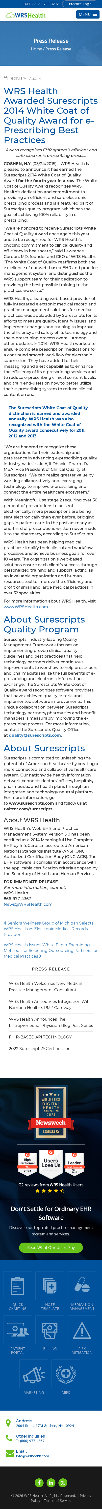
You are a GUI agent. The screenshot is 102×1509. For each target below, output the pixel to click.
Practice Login (80, 3)
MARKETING (34, 1392)
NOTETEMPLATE (50, 1306)
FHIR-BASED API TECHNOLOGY (40, 1037)
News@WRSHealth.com (28, 904)
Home (36, 49)
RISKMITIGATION (82, 1350)
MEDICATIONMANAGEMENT (82, 1306)
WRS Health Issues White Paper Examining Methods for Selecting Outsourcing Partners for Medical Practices (51, 951)
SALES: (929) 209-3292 (41, 3)
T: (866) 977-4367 (30, 1440)
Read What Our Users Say (51, 1247)
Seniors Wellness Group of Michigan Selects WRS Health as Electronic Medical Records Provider (49, 929)
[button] (88, 14)
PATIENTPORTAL (17, 1350)
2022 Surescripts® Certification (40, 1048)
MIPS (66, 1392)
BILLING (50, 1348)
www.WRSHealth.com (26, 606)
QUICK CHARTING (17, 1306)
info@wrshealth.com (32, 1456)
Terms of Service (57, 1500)
